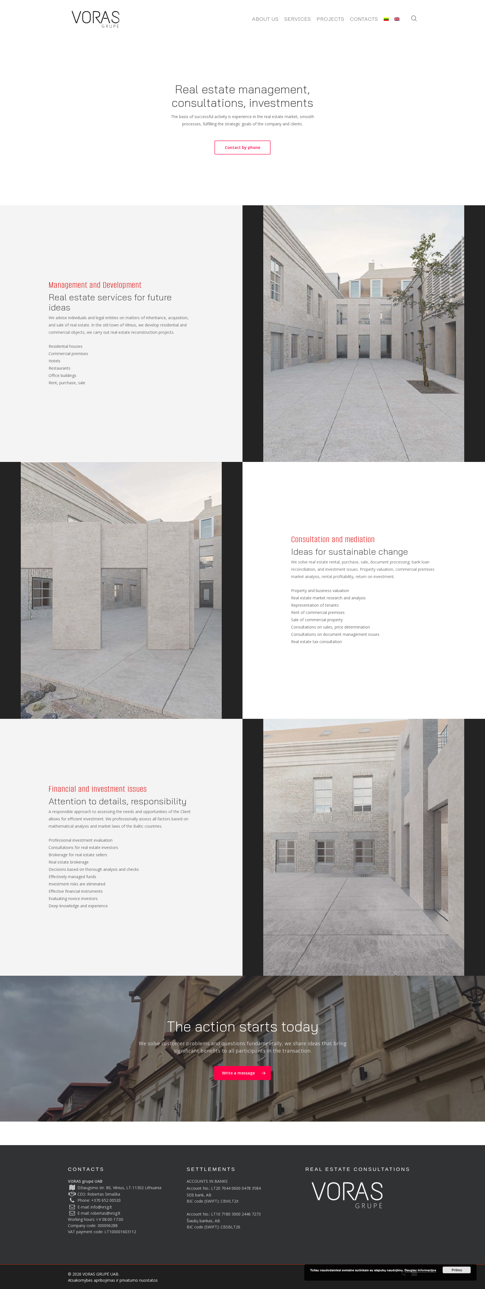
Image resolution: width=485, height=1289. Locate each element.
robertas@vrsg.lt (105, 1213)
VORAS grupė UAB (85, 1181)
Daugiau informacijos (420, 1270)
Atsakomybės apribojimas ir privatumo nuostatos (113, 1280)
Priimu (457, 1269)
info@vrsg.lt (101, 1207)
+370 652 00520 (106, 1200)
